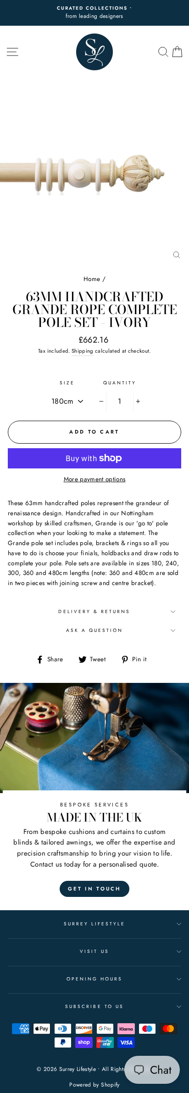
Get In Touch (94, 888)
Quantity (119, 382)
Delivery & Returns (94, 611)
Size (67, 382)
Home (91, 278)
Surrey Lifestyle (95, 923)
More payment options (95, 479)
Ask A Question (94, 630)
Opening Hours (95, 978)
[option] (94, 13)
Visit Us (94, 951)
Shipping (83, 351)
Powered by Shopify (94, 1085)
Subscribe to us (94, 1006)
